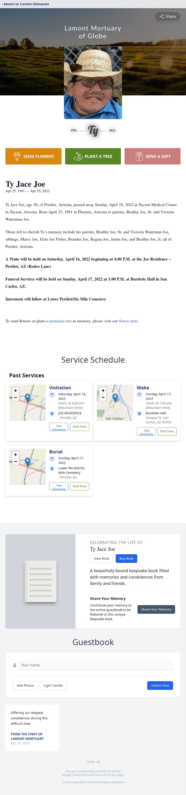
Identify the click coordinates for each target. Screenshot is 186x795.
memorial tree (60, 320)
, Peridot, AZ (67, 417)
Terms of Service (105, 775)
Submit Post (160, 685)
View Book (101, 558)
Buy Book (126, 558)
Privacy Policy (80, 775)
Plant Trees (80, 427)
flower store (128, 320)
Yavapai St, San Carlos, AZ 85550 (158, 419)
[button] (27, 398)
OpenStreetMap (98, 782)
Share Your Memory (156, 609)
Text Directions (58, 427)
